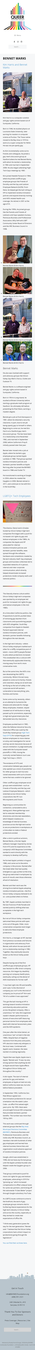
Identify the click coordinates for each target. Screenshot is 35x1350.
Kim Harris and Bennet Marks (15, 66)
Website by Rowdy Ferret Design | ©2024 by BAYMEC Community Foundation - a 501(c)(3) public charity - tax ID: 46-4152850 (17, 1345)
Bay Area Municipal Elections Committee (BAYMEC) (15, 1129)
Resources (22, 1320)
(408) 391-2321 (17, 1297)
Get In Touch (18, 1288)
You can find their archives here (15, 1243)
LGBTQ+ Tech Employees (17, 496)
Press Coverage (10, 1320)
